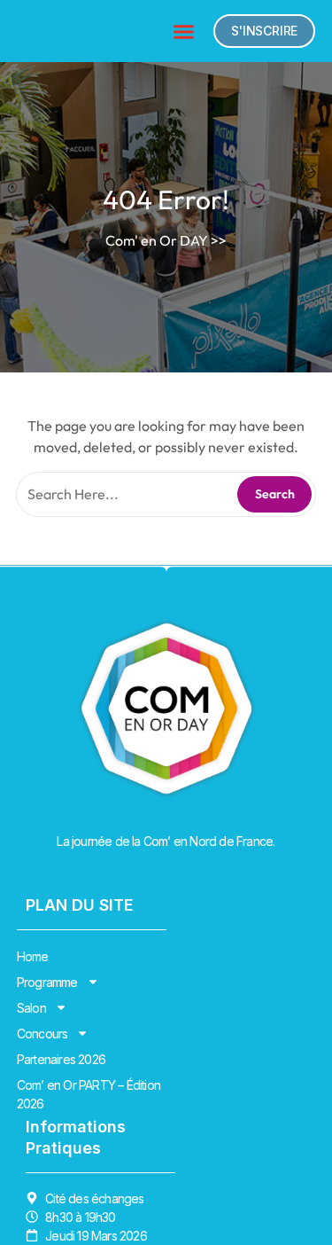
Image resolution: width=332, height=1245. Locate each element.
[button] (184, 31)
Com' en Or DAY (156, 240)
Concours (42, 1033)
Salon (31, 1007)
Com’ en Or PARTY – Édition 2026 (88, 1094)
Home (33, 956)
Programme (47, 982)
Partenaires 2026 (61, 1059)
